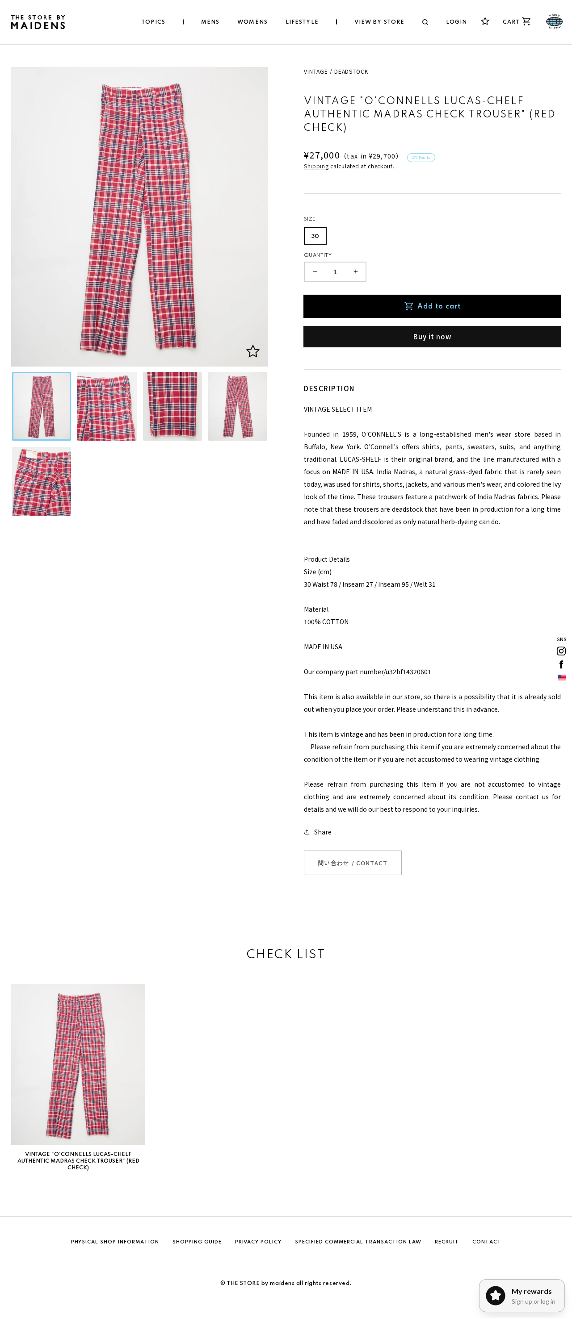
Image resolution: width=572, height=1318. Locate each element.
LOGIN (456, 22)
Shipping (316, 166)
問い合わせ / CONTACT (353, 863)
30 (315, 236)
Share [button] (323, 831)
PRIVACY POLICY (258, 1242)
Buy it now (432, 336)
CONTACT (486, 1242)
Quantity (318, 255)
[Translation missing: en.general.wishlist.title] (485, 21)
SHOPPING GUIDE (197, 1242)
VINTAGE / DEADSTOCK (336, 71)
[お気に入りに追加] (253, 351)
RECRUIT (447, 1242)
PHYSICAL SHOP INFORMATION (115, 1242)
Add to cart (439, 306)
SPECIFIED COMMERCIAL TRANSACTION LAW (358, 1242)
